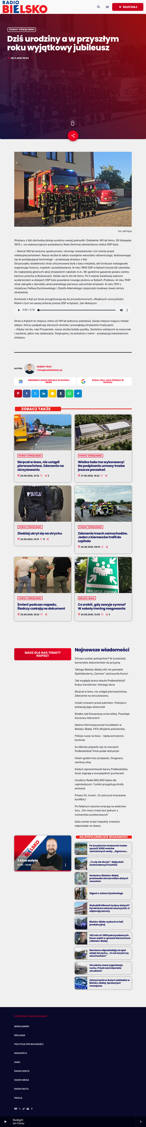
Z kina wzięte (27, 860)
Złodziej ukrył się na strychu (39, 533)
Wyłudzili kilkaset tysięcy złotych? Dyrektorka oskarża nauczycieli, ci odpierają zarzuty (109, 908)
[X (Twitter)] (19, 1109)
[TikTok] (23, 1109)
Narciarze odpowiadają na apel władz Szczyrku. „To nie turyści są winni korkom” (109, 953)
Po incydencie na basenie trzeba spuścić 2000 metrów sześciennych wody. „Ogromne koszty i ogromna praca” (108, 850)
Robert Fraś (44, 366)
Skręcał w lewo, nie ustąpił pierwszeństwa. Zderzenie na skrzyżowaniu (40, 466)
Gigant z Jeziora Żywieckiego (106, 893)
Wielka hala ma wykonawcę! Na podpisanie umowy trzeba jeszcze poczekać (101, 466)
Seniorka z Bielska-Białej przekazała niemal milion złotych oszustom (108, 878)
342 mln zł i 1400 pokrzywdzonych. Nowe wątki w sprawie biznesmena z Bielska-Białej (109, 938)
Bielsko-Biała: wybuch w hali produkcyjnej (106, 923)
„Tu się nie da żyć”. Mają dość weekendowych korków (106, 863)
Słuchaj (127, 7)
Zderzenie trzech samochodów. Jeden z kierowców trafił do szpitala (103, 537)
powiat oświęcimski (22, 29)
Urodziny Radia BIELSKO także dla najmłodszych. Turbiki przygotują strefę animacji (99, 784)
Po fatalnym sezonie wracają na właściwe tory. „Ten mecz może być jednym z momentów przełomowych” (100, 810)
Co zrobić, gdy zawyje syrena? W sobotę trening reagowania (102, 606)
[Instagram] (27, 1109)
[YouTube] (15, 1109)
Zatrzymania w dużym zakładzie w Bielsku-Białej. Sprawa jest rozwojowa (109, 983)
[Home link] (25, 7)
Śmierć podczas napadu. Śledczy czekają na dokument (41, 606)
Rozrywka (24, 854)
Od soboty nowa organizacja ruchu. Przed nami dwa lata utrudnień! (106, 968)
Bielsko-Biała (87, 598)
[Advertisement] (73, 90)
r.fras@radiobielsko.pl (49, 370)
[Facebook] (31, 1109)
